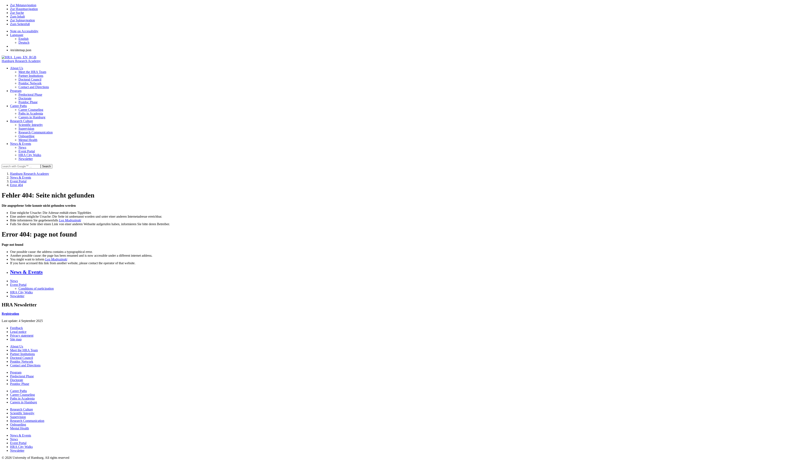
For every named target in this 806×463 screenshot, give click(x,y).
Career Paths (18, 106)
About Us (16, 68)
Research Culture (21, 121)
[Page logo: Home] (19, 57)
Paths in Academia (30, 113)
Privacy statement (21, 335)
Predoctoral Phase (30, 94)
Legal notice (18, 332)
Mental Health (27, 140)
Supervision (26, 128)
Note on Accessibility (24, 31)
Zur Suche (17, 12)
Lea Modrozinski (70, 220)
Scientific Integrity (30, 125)
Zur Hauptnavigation (24, 9)
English (23, 39)
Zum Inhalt (17, 16)
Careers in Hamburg (31, 117)
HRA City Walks (29, 155)
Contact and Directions (33, 87)
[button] (16, 35)
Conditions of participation (36, 288)
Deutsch (23, 42)
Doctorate (24, 98)
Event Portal (26, 151)
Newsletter (25, 159)
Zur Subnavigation (22, 20)
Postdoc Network (30, 83)
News (22, 147)
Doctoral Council (29, 79)
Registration (10, 313)
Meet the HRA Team (32, 72)
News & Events (20, 143)
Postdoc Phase (28, 102)
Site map (16, 339)
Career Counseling (30, 109)
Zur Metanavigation (23, 5)
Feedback (16, 328)
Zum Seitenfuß (20, 24)
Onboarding (26, 136)
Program (15, 91)
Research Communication (35, 132)
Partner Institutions (30, 75)
